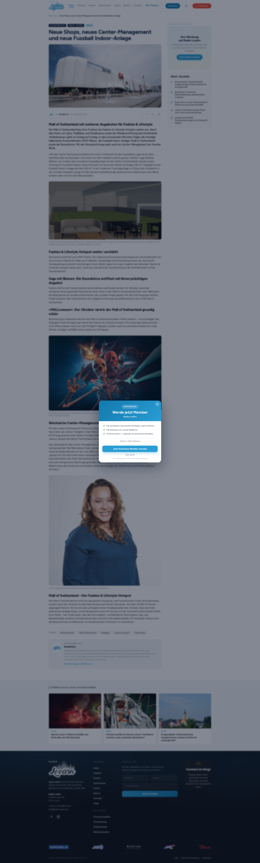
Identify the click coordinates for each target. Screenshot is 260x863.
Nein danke (130, 455)
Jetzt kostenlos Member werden (130, 449)
